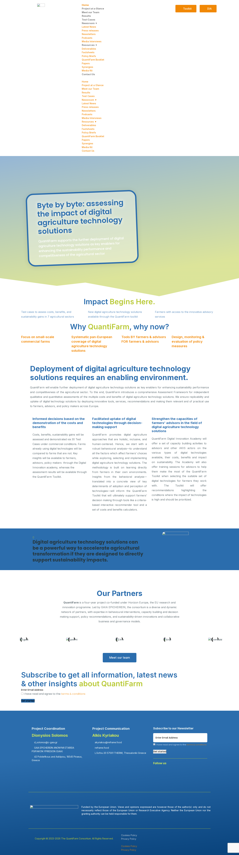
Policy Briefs (89, 56)
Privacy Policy (128, 838)
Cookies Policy (129, 835)
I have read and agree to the (54, 694)
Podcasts (87, 37)
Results (86, 15)
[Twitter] (176, 772)
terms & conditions (73, 694)
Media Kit (87, 70)
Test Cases (88, 19)
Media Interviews (91, 41)
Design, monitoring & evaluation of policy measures (188, 341)
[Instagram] (196, 772)
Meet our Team (90, 12)
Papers (86, 63)
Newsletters (89, 34)
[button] (119, 78)
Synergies (87, 67)
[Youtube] (186, 772)
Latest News (89, 26)
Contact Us (88, 74)
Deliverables (89, 48)
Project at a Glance (93, 8)
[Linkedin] (167, 772)
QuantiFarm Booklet (93, 59)
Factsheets (88, 52)
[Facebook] (157, 772)
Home (85, 5)
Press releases (90, 30)
